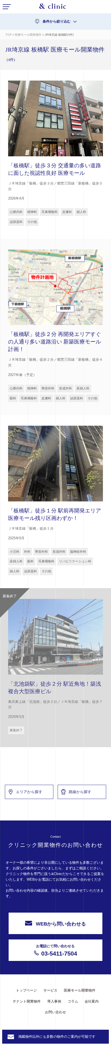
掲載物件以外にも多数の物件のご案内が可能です (56, 1037)
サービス (50, 990)
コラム (73, 1001)
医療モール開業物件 (28, 34)
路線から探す (80, 792)
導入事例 (54, 1001)
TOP (8, 34)
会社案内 (92, 1001)
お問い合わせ (55, 1012)
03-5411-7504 (56, 950)
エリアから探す (29, 792)
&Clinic (52, 7)
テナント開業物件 (27, 1001)
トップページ (26, 990)
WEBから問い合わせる (61, 924)
